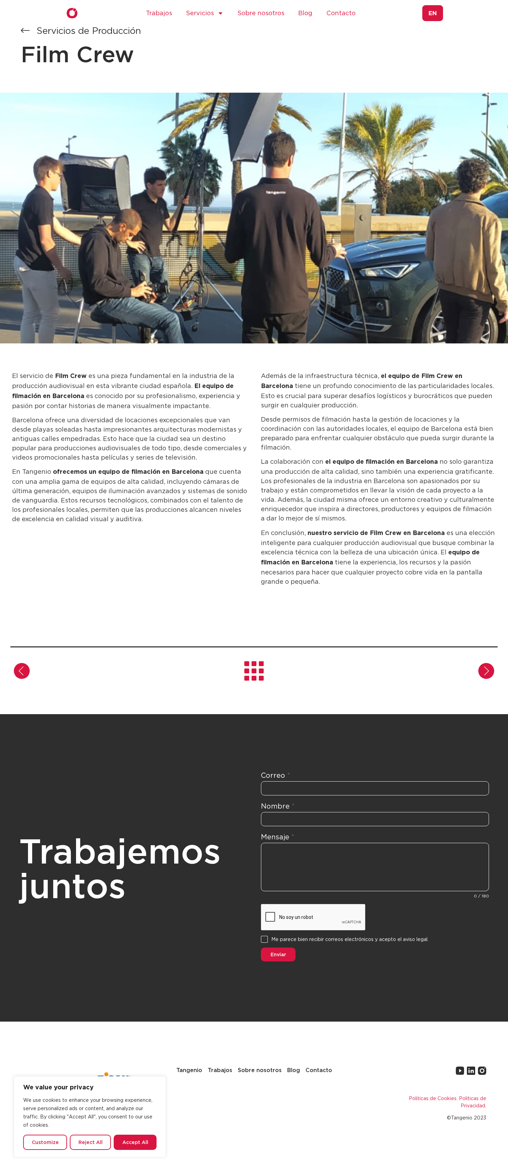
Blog (305, 13)
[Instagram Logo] (482, 1071)
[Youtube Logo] (460, 1071)
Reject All (90, 1142)
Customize (45, 1142)
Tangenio (189, 1070)
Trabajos (159, 13)
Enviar (278, 954)
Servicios (200, 13)
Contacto (341, 13)
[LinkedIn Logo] (471, 1071)
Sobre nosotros (260, 13)
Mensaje (277, 836)
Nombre (278, 806)
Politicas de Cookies (433, 1098)
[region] (90, 1116)
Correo (275, 775)
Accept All (135, 1142)
